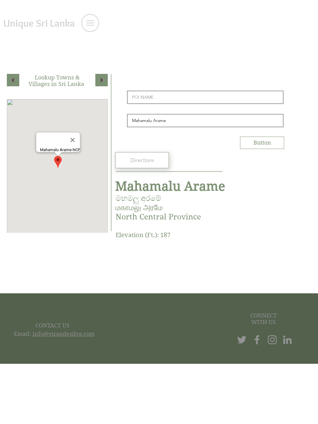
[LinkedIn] (287, 340)
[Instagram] (272, 340)
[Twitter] (242, 340)
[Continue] (13, 80)
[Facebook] (257, 340)
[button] (90, 23)
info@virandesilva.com (64, 334)
